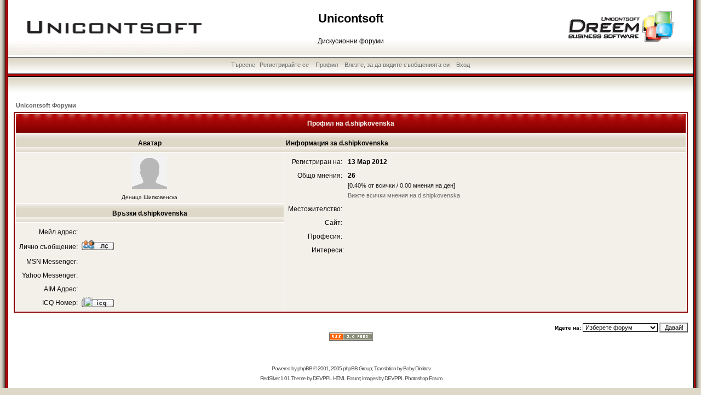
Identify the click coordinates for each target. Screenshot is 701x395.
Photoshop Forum (423, 378)
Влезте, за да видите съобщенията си (397, 64)
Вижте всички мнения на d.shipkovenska (404, 195)
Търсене (243, 64)
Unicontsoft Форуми (46, 105)
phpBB (304, 368)
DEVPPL (322, 378)
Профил (326, 64)
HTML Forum (346, 378)
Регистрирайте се (284, 64)
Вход (463, 64)
